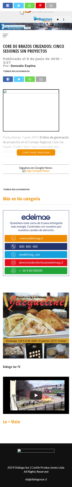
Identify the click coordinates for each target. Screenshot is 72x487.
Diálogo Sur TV (11, 367)
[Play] (36, 395)
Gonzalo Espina (23, 66)
